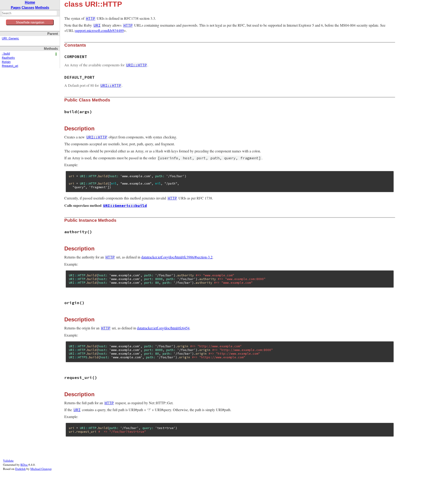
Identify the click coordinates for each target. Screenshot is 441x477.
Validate (8, 460)
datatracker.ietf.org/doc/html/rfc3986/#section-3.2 (176, 257)
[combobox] (29, 13)
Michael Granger (40, 469)
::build (6, 53)
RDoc (24, 465)
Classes (28, 7)
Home (30, 2)
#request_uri (10, 65)
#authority (8, 57)
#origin (6, 62)
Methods (42, 7)
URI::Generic (10, 38)
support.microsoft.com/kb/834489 (99, 30)
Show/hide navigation (30, 22)
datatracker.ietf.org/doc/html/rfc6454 (163, 327)
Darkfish (20, 469)
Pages (16, 7)
